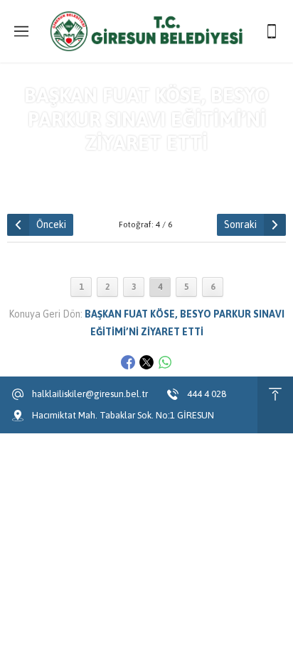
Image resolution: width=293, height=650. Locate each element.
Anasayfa (44, 168)
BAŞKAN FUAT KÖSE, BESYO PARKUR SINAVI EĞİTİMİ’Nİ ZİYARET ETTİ (172, 174)
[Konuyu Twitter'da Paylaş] (146, 362)
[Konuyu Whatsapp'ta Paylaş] (165, 362)
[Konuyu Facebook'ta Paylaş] (128, 362)
